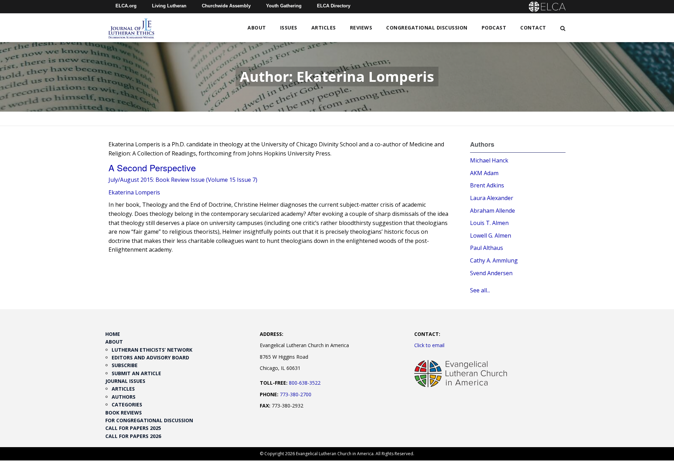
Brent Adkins (487, 185)
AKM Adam (484, 173)
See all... (480, 290)
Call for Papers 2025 (133, 428)
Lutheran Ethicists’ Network (152, 349)
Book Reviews (123, 412)
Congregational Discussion (427, 27)
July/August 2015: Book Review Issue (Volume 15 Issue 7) (182, 180)
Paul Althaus (486, 248)
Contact (533, 27)
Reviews (361, 27)
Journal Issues (125, 381)
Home (112, 334)
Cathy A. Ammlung (494, 260)
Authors (124, 396)
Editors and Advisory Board (150, 357)
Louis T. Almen (489, 223)
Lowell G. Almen (490, 235)
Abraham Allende (492, 210)
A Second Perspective (152, 167)
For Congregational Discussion (149, 420)
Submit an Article (136, 373)
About (256, 27)
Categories (127, 404)
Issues (288, 27)
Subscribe (125, 365)
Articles (323, 27)
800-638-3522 (305, 382)
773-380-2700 (295, 394)
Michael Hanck (489, 160)
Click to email (429, 345)
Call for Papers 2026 (133, 436)
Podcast (494, 27)
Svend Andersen (491, 273)
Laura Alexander (491, 198)
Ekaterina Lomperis (134, 192)
